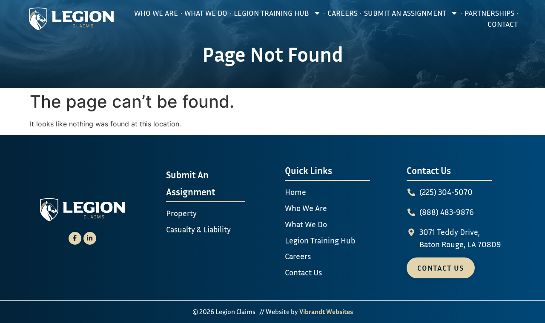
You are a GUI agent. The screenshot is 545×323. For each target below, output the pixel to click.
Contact (503, 24)
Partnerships (489, 13)
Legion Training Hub (271, 13)
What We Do (205, 13)
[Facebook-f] (75, 238)
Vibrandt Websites (326, 311)
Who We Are (156, 13)
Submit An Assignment (405, 13)
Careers (342, 13)
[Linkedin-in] (89, 238)
